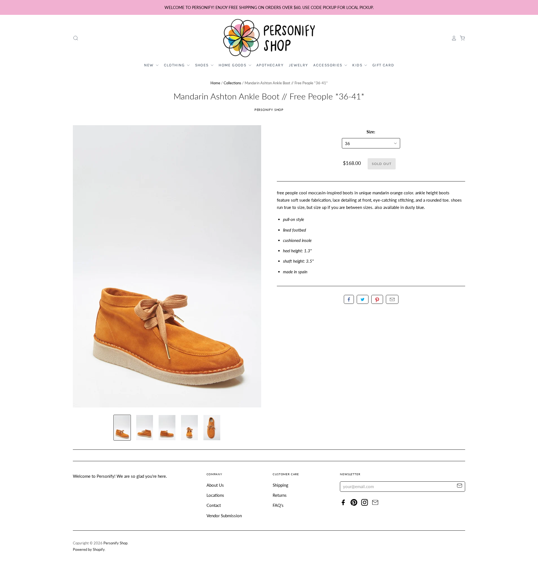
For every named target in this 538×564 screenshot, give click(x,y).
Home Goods (233, 65)
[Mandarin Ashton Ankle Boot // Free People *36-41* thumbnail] (122, 427)
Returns (280, 495)
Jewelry (298, 65)
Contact (214, 505)
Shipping (280, 485)
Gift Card (383, 65)
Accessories (328, 65)
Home (215, 83)
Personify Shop (269, 109)
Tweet (362, 299)
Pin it (377, 299)
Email (392, 299)
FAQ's (278, 505)
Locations (215, 495)
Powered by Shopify (89, 549)
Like (349, 299)
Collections (232, 83)
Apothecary (270, 65)
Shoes (202, 65)
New (149, 65)
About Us (215, 485)
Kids (357, 65)
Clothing (175, 65)
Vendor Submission (224, 515)
